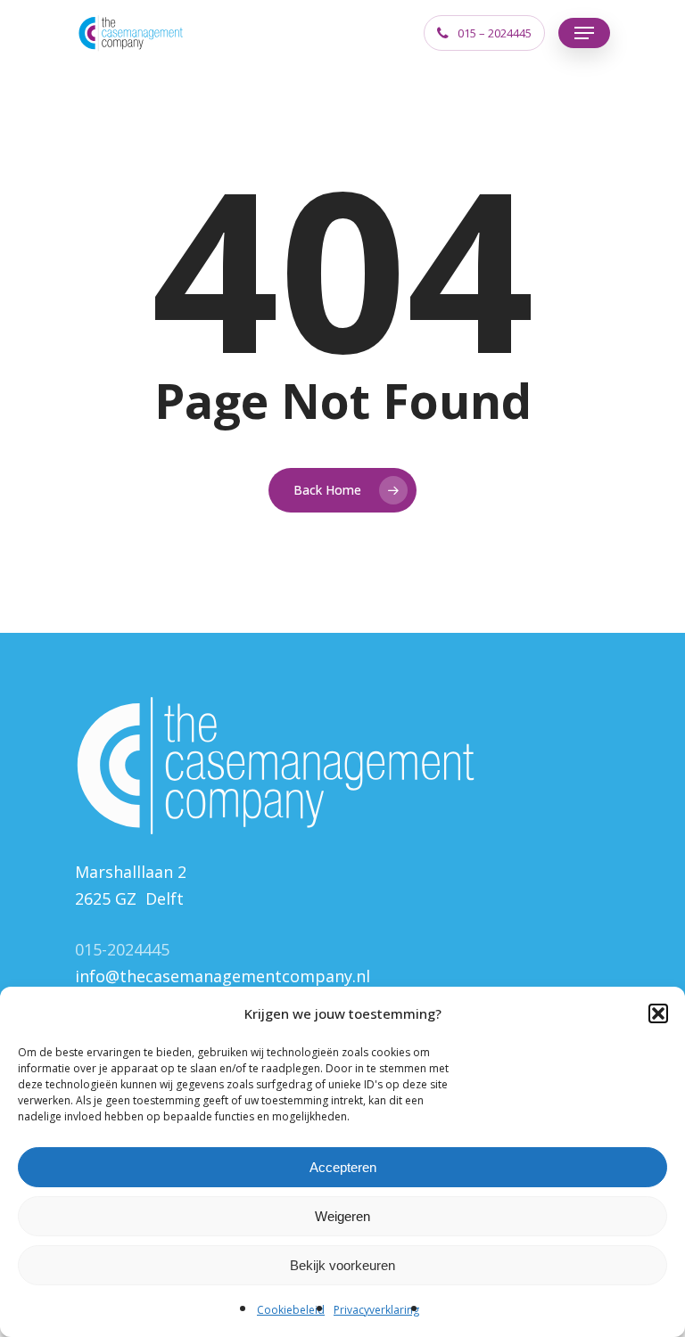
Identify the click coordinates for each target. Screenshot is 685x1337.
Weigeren (342, 1216)
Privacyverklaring (376, 1309)
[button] (658, 1013)
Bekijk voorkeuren (342, 1265)
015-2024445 (122, 949)
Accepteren (342, 1167)
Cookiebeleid (291, 1309)
